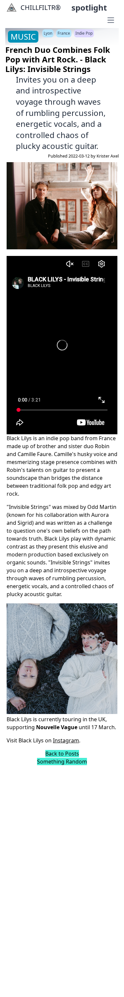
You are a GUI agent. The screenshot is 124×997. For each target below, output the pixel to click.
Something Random (62, 761)
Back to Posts (62, 753)
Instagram (66, 740)
